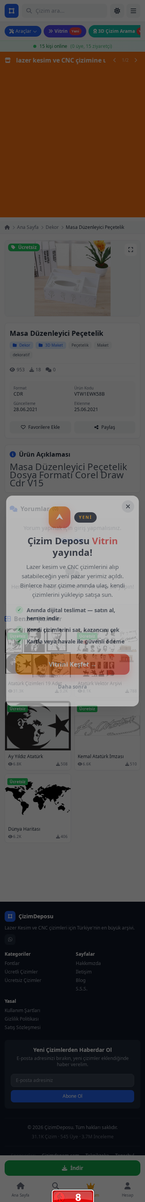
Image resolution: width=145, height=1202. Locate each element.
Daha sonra (72, 686)
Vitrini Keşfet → (73, 664)
